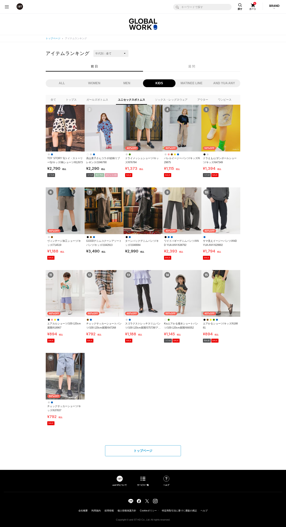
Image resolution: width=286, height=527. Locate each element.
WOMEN (94, 83)
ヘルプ (204, 510)
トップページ (53, 38)
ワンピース (225, 99)
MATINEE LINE (192, 83)
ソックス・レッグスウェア (171, 99)
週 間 (191, 66)
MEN (126, 83)
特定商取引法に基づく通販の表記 (179, 510)
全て (53, 99)
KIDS (159, 83)
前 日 (94, 66)
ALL (62, 83)
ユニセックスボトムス (131, 99)
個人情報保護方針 (127, 510)
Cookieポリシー (148, 510)
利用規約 (96, 510)
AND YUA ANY (224, 83)
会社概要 (83, 510)
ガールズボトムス (97, 99)
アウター (202, 99)
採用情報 (109, 510)
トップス (71, 99)
